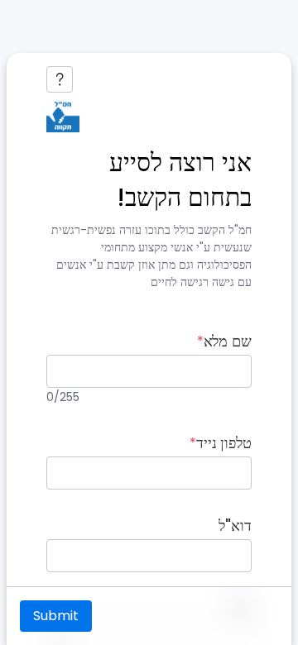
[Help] (59, 79)
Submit (56, 615)
